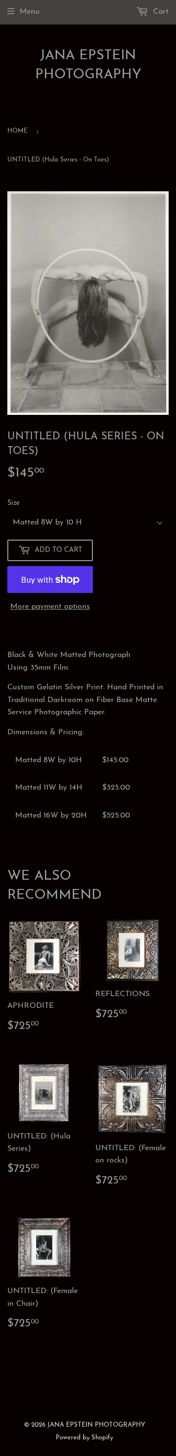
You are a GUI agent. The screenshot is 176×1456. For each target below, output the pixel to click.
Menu (30, 12)
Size (13, 503)
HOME (17, 131)
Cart (160, 12)
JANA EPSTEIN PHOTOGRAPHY (88, 65)
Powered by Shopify (84, 1437)
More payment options (50, 607)
